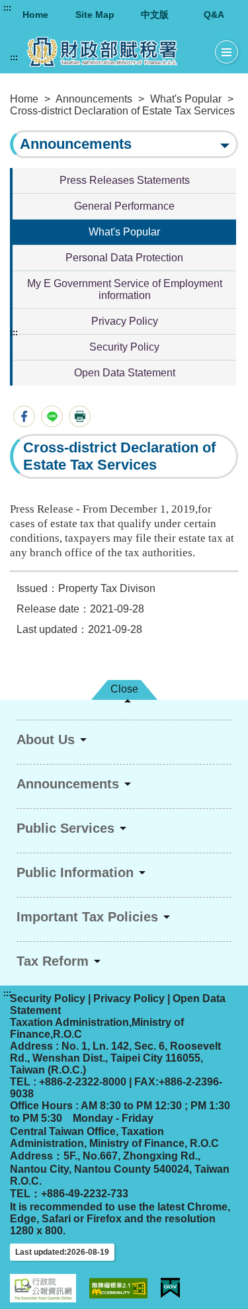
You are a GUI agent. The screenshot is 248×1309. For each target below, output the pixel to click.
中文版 (155, 14)
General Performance (124, 206)
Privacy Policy (124, 321)
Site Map (94, 14)
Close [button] (124, 689)
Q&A (214, 14)
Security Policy (124, 347)
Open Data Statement (124, 372)
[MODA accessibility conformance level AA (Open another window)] (118, 1288)
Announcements (94, 99)
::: (7, 8)
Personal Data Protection (124, 257)
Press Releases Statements (125, 180)
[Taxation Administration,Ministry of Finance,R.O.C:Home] (112, 51)
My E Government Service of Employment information (124, 289)
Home (35, 14)
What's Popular (186, 99)
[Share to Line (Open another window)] (52, 416)
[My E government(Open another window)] (170, 1288)
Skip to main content (49, 8)
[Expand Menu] (226, 52)
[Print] (80, 416)
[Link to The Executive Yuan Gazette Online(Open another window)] (43, 1288)
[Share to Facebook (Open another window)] (24, 416)
